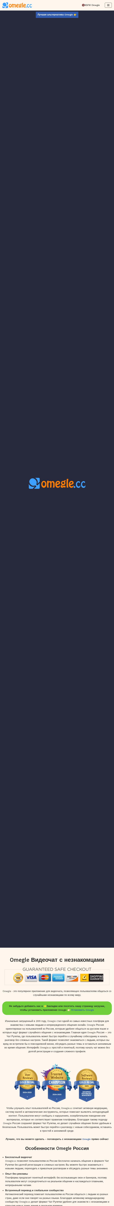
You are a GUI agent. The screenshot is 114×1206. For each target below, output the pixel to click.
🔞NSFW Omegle (91, 5)
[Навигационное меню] (108, 5)
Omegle (86, 1139)
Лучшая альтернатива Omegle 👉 (57, 14)
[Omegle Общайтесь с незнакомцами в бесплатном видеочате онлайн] (17, 5)
